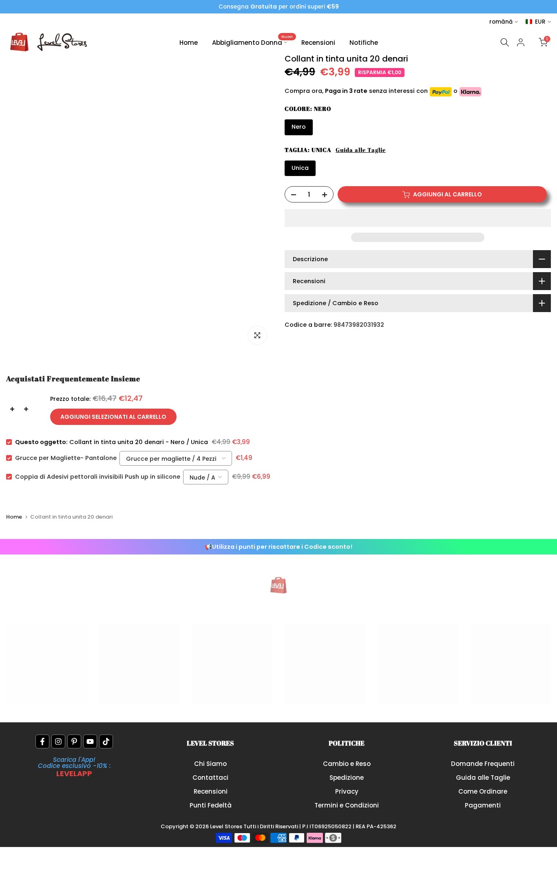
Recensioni (318, 42)
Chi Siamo (210, 763)
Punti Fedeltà (211, 805)
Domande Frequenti (483, 763)
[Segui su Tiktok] (106, 741)
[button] (418, 218)
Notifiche (363, 42)
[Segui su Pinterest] (74, 741)
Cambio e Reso (347, 763)
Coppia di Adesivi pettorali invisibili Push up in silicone (97, 477)
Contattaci (210, 777)
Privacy (346, 791)
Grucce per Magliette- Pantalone (66, 458)
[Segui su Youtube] (90, 741)
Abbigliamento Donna (252, 42)
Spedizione (346, 777)
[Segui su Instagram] (58, 741)
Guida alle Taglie (361, 150)
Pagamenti (483, 805)
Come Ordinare (482, 791)
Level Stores (226, 826)
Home (188, 42)
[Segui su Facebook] (42, 741)
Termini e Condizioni (346, 805)
